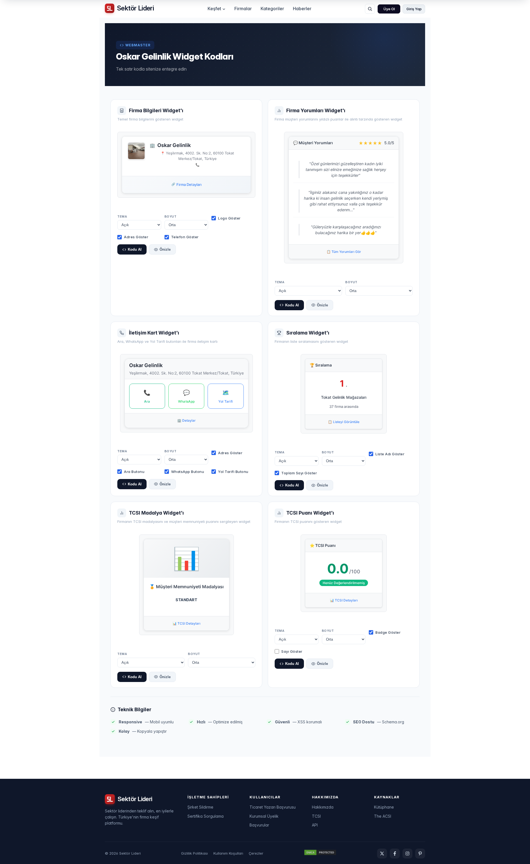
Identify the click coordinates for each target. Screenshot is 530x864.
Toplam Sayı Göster (299, 473)
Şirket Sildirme (200, 807)
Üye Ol (389, 9)
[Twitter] (382, 853)
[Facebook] (395, 853)
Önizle (165, 249)
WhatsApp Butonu (187, 471)
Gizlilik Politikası (194, 853)
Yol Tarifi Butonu (233, 471)
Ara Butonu (134, 471)
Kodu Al (135, 249)
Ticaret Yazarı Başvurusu (273, 807)
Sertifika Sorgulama (205, 816)
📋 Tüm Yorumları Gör (344, 252)
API (315, 825)
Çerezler (256, 853)
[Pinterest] (420, 853)
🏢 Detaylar (186, 420)
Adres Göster (136, 237)
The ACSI (382, 816)
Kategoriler (272, 8)
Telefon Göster (185, 237)
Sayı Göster (292, 651)
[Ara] (370, 9)
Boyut (171, 216)
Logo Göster (229, 218)
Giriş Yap (414, 9)
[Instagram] (407, 853)
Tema (122, 216)
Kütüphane (384, 807)
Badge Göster (388, 632)
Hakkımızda (322, 807)
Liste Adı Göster (389, 454)
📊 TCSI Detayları (186, 623)
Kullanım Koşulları (228, 853)
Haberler (302, 8)
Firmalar (243, 8)
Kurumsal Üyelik (264, 816)
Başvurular (259, 825)
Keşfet (214, 8)
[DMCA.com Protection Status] (320, 853)
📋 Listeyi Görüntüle (343, 422)
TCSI (316, 816)
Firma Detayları (186, 184)
